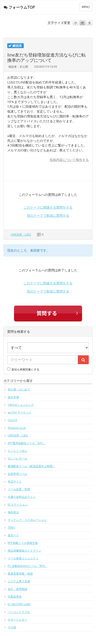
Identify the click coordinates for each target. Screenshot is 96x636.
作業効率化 (15, 597)
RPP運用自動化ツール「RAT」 (27, 443)
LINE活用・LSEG (21, 234)
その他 (12, 627)
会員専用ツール (17, 474)
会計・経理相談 (17, 589)
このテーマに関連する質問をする (48, 207)
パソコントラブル (19, 612)
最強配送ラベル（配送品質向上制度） (31, 466)
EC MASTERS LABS (19, 604)
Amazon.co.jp (17, 428)
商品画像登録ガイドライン (24, 551)
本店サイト (15, 481)
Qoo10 (12, 420)
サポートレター (17, 620)
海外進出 (13, 512)
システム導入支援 (19, 581)
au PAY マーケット (19, 412)
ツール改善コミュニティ (23, 558)
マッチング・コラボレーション (27, 520)
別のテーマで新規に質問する (48, 215)
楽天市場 (13, 397)
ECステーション (18, 504)
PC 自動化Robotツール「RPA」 (28, 566)
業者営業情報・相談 (20, 574)
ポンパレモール (17, 458)
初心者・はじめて (19, 389)
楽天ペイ (13, 535)
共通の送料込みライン (22, 497)
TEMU (11, 527)
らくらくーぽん (17, 451)
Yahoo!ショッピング (21, 405)
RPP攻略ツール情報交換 (23, 543)
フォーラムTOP (22, 7)
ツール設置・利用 (19, 489)
